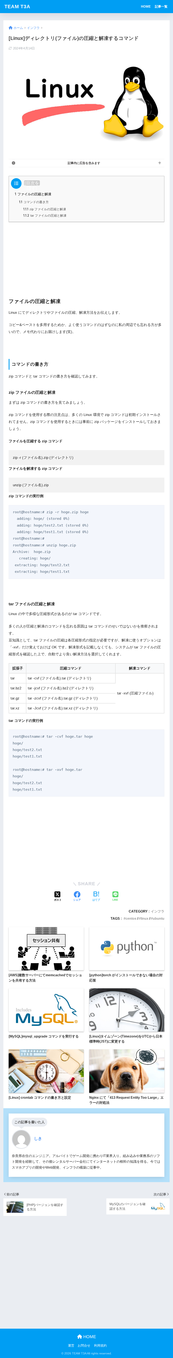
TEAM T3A (17, 6)
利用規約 (100, 1345)
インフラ (157, 911)
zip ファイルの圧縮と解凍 (44, 209)
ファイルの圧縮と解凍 (33, 194)
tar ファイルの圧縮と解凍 (44, 215)
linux (145, 918)
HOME (146, 6)
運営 (71, 1345)
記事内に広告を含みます (84, 163)
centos (131, 918)
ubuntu (158, 918)
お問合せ (84, 1345)
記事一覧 (161, 6)
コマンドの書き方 (34, 202)
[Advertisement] (86, 255)
